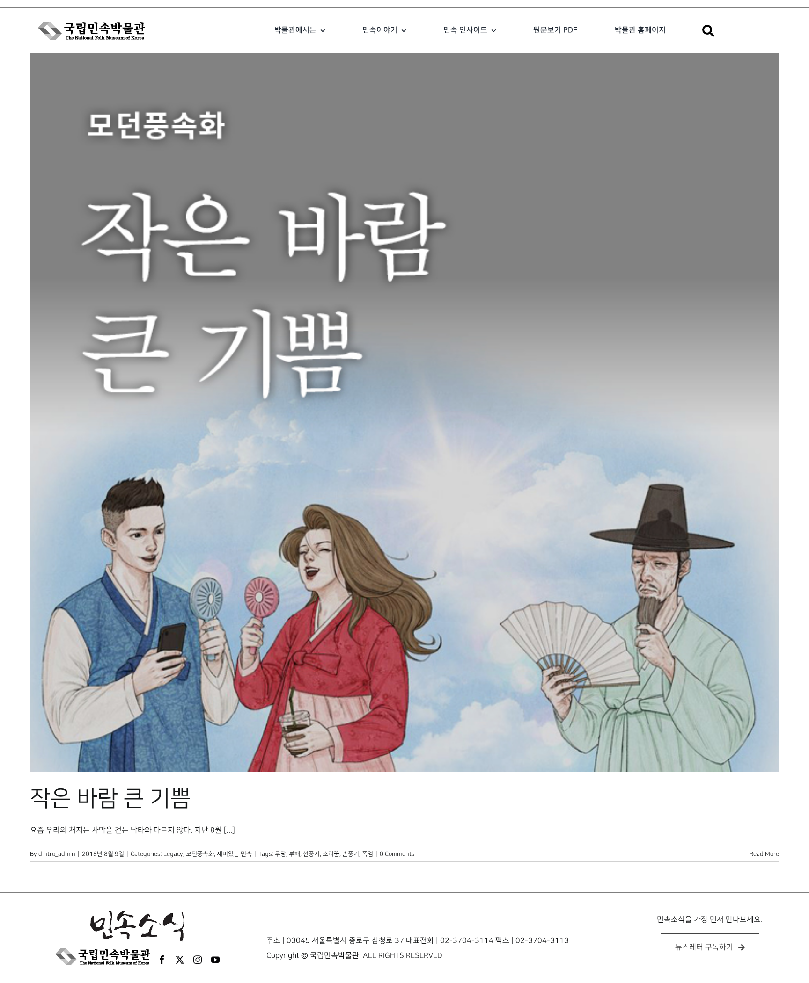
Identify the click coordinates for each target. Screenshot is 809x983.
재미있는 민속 (234, 854)
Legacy (173, 854)
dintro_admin (56, 854)
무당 (280, 854)
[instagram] (197, 959)
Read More (764, 854)
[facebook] (162, 959)
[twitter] (180, 959)
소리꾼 (331, 854)
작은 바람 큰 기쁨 (110, 799)
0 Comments (397, 854)
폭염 (367, 854)
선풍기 (311, 854)
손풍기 (350, 854)
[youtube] (215, 959)
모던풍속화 (200, 854)
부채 (294, 854)
